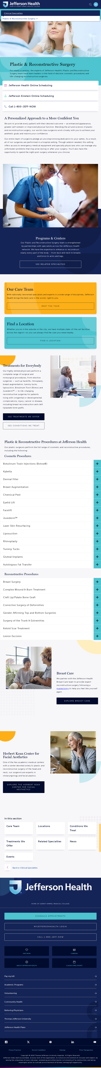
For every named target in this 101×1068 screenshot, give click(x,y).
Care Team (12, 826)
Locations (44, 826)
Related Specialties (49, 841)
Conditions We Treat (79, 828)
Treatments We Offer (15, 843)
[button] (50, 464)
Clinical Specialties (13, 13)
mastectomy (63, 688)
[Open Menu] (96, 4)
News (73, 841)
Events (10, 856)
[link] (50, 976)
